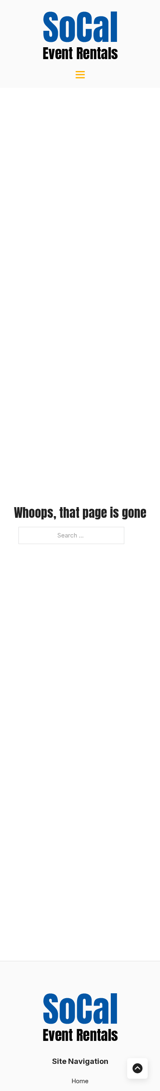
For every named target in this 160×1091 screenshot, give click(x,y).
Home (80, 1081)
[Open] (80, 74)
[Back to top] (137, 1068)
